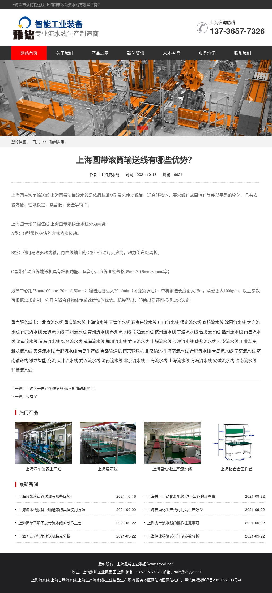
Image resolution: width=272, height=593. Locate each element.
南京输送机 (133, 351)
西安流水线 (228, 341)
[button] (20, 98)
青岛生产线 (88, 351)
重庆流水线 (75, 322)
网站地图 (158, 579)
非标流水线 (21, 370)
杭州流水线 (165, 332)
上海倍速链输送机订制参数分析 (173, 536)
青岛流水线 (49, 341)
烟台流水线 (71, 341)
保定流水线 (190, 322)
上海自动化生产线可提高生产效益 (175, 509)
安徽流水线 (223, 360)
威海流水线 (94, 341)
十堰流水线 (161, 341)
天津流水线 (119, 322)
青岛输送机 (111, 351)
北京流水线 (52, 322)
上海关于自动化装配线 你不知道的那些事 (60, 388)
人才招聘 (171, 53)
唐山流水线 (168, 322)
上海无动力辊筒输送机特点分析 (44, 536)
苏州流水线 (120, 332)
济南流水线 (27, 341)
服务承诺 (206, 53)
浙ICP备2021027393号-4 (220, 579)
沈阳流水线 (235, 322)
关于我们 (64, 53)
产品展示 (100, 53)
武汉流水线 (138, 341)
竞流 (51, 360)
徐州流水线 (76, 332)
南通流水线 (143, 332)
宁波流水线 (187, 332)
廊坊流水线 (213, 322)
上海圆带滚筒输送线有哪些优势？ (46, 496)
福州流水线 (232, 332)
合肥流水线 (209, 332)
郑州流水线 (116, 341)
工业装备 (248, 341)
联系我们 (242, 53)
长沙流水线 (183, 341)
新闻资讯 (135, 53)
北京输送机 (155, 351)
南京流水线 (31, 332)
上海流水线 (97, 322)
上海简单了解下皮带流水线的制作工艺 (50, 522)
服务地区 (143, 579)
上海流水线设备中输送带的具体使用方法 (51, 509)
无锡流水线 (53, 332)
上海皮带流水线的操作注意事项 (173, 522)
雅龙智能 (37, 360)
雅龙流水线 (21, 351)
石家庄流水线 (144, 322)
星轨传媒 (191, 579)
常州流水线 (98, 332)
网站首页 (28, 53)
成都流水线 (205, 341)
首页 (36, 141)
